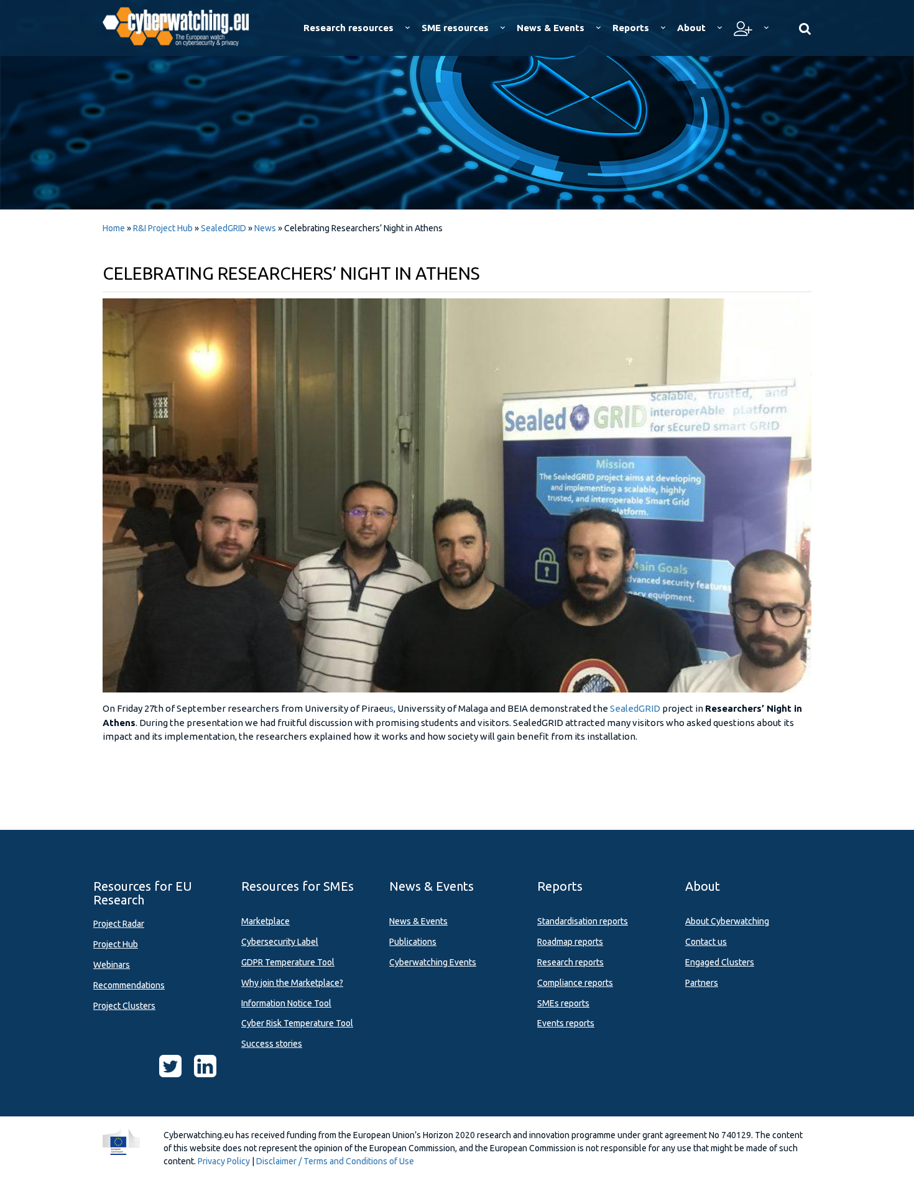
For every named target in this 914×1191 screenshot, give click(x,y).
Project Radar (118, 924)
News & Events (418, 921)
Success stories (271, 1044)
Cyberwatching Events (432, 962)
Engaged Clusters (719, 962)
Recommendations (129, 985)
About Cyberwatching (727, 921)
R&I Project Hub (163, 228)
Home (114, 228)
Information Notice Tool (286, 1003)
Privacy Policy (224, 1161)
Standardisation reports (582, 921)
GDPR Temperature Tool (288, 962)
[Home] (184, 25)
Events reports (565, 1023)
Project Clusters (124, 1006)
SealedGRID (224, 228)
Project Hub (115, 944)
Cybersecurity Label (279, 942)
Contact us (706, 942)
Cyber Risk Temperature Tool (297, 1023)
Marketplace (265, 921)
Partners (701, 983)
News (265, 228)
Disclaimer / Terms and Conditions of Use (335, 1161)
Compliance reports (575, 983)
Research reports (570, 962)
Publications (412, 942)
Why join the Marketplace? (292, 983)
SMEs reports (563, 1003)
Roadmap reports (570, 942)
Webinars (111, 965)
